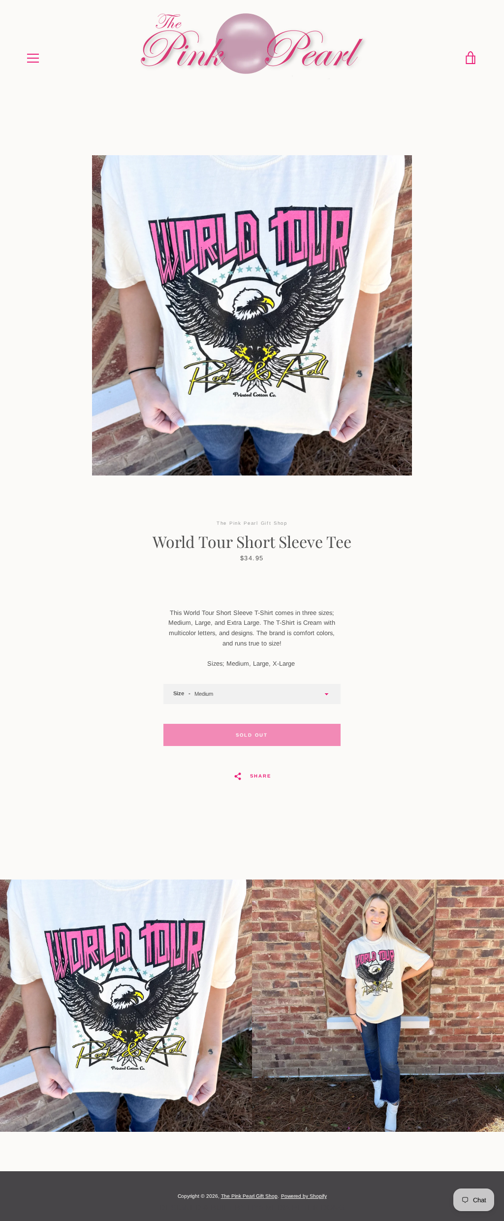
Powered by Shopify (304, 1196)
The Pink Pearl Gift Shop (249, 1196)
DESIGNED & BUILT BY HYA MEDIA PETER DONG (252, 1207)
